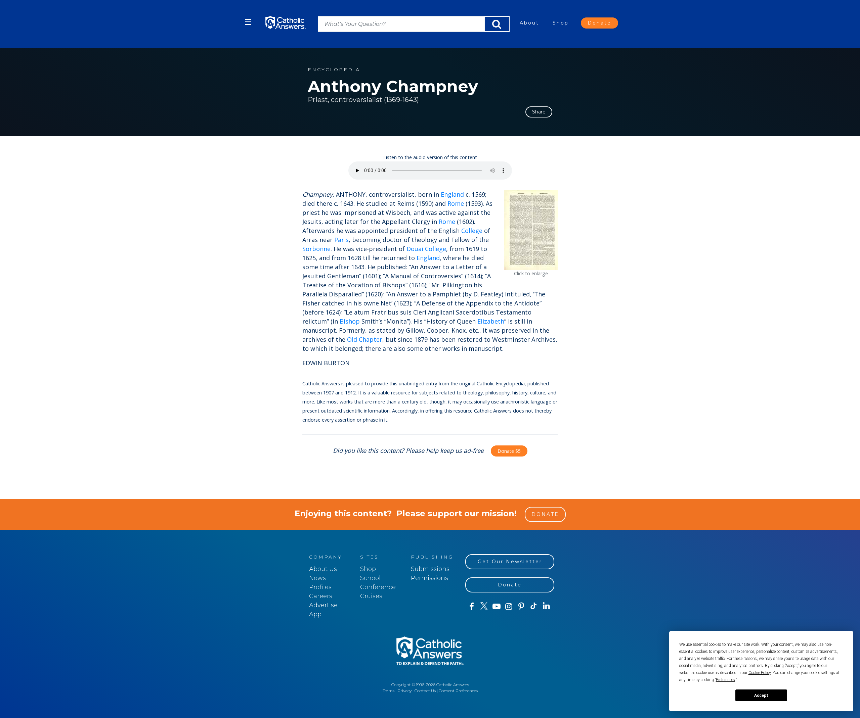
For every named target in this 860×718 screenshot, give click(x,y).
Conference (378, 587)
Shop (561, 23)
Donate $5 (509, 451)
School (370, 578)
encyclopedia (334, 70)
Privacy (404, 690)
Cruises (371, 596)
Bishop (350, 321)
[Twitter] (484, 607)
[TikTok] (533, 607)
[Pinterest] (521, 607)
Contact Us (425, 690)
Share (539, 112)
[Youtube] (496, 607)
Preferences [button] (725, 679)
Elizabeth (490, 321)
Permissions (429, 578)
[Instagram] (509, 607)
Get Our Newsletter (510, 562)
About (529, 23)
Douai (414, 249)
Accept (761, 695)
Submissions (430, 569)
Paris (341, 240)
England (452, 194)
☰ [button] (248, 22)
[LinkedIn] (546, 606)
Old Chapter (364, 339)
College (471, 231)
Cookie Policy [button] (759, 672)
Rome (455, 203)
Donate (599, 23)
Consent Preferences (458, 690)
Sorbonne (316, 249)
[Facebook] (471, 607)
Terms (388, 690)
